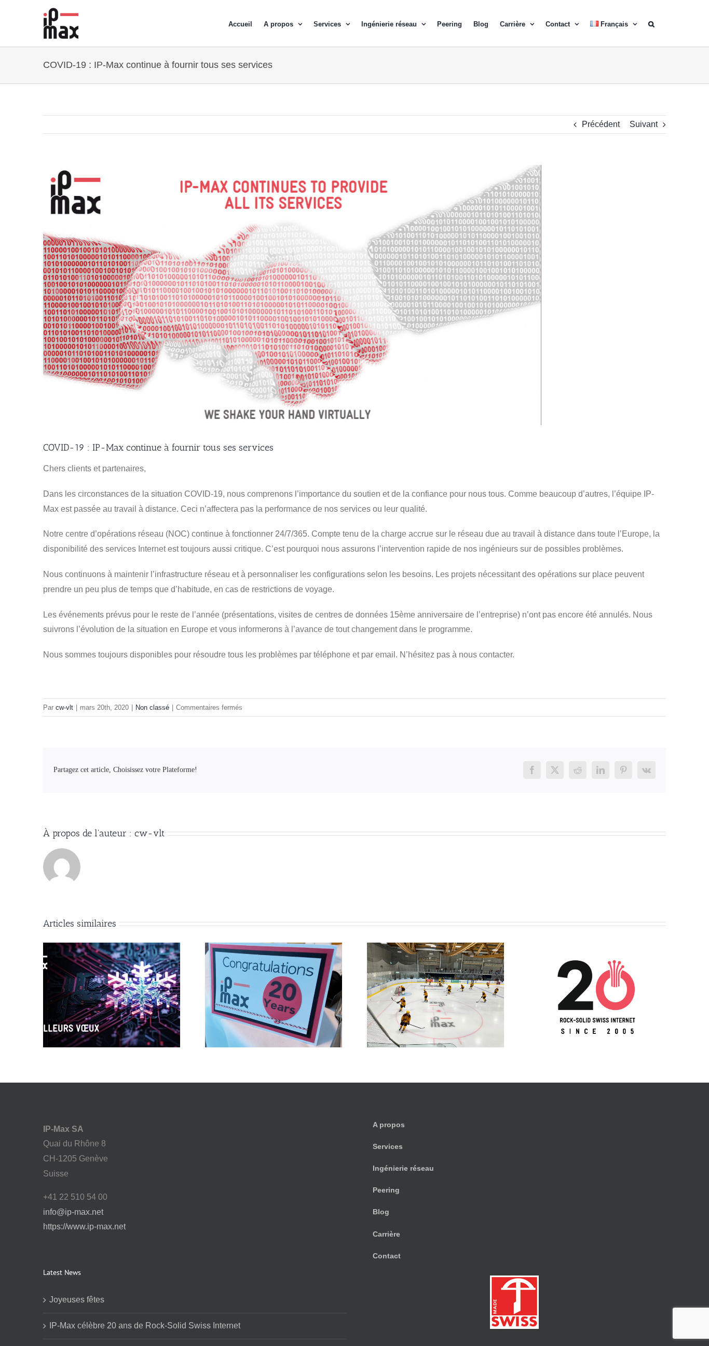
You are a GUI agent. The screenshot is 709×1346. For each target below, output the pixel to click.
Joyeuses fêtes (76, 1299)
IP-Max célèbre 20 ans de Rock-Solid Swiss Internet (144, 1325)
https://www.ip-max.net (84, 1226)
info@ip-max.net (73, 1212)
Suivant (644, 124)
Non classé (152, 707)
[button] (651, 23)
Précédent (601, 124)
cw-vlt (64, 707)
